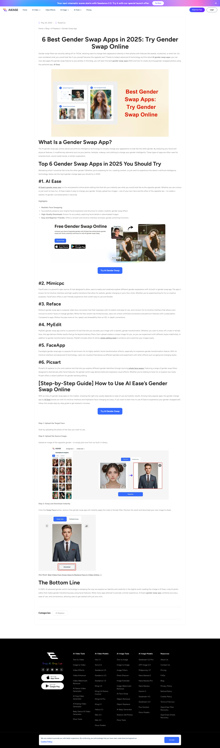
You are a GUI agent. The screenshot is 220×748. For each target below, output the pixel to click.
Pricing (163, 670)
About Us (164, 660)
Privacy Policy (166, 686)
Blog (47, 28)
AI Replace (55, 28)
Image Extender (123, 681)
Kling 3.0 (98, 686)
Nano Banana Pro (146, 681)
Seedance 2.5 (100, 670)
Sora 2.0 (98, 665)
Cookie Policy (166, 696)
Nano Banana (144, 686)
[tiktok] (48, 669)
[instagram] (52, 669)
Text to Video (78, 660)
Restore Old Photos (125, 715)
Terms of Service (168, 702)
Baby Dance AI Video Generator (81, 712)
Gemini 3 (142, 691)
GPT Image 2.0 (145, 665)
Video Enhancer (79, 675)
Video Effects (78, 670)
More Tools (77, 719)
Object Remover (123, 699)
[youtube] (57, 669)
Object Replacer (123, 704)
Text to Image (122, 660)
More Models (100, 725)
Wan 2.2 (98, 720)
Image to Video (79, 665)
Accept (171, 740)
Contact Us (165, 665)
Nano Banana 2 (145, 675)
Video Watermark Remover (80, 682)
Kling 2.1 (98, 704)
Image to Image (123, 665)
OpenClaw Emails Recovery (168, 716)
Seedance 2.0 (100, 675)
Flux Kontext (144, 707)
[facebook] (43, 669)
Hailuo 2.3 (99, 709)
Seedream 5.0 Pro (146, 660)
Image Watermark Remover (124, 687)
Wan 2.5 (98, 715)
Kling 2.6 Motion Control (101, 692)
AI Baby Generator (124, 709)
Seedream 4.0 (144, 702)
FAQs (163, 675)
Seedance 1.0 (100, 681)
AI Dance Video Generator (79, 689)
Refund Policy (166, 691)
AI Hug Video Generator (78, 697)
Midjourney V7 (145, 670)
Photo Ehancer (123, 675)
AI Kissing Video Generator (79, 705)
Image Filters (122, 670)
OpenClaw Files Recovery (167, 708)
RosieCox (62, 23)
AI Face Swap (122, 694)
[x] (61, 669)
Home (41, 28)
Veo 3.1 (98, 660)
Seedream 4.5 (144, 696)
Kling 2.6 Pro (100, 699)
